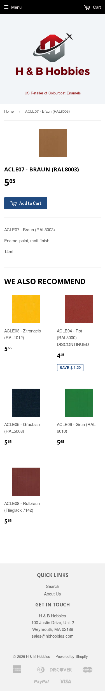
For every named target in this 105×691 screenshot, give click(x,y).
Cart (96, 7)
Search (52, 586)
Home (9, 111)
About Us (52, 594)
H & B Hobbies (38, 656)
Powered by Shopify (71, 656)
